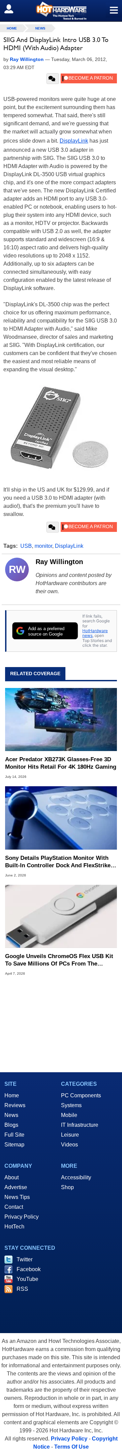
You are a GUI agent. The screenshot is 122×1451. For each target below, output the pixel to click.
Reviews (14, 1105)
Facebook (29, 1269)
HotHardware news (95, 633)
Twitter (25, 1259)
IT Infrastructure (79, 1125)
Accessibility (76, 1177)
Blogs (11, 1125)
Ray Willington (59, 561)
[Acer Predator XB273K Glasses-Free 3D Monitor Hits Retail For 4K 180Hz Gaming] (61, 719)
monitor (43, 546)
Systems (71, 1105)
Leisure (70, 1135)
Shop (67, 1187)
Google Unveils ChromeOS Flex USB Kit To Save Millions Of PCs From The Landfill (59, 960)
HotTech (14, 1226)
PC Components (81, 1095)
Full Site (14, 1135)
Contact (13, 1207)
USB (26, 546)
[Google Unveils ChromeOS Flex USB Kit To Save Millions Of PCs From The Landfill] (61, 916)
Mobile (69, 1115)
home (12, 28)
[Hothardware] (61, 11)
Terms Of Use (71, 1447)
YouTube (27, 1279)
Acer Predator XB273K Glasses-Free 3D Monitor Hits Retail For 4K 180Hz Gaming (60, 763)
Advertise (15, 1187)
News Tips (17, 1197)
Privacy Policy (21, 1217)
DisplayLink (74, 141)
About (11, 1177)
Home (11, 1095)
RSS (22, 1289)
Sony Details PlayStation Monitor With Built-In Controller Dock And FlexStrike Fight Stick (57, 862)
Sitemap (14, 1144)
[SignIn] (13, 8)
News (40, 28)
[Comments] (52, 78)
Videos (69, 1144)
